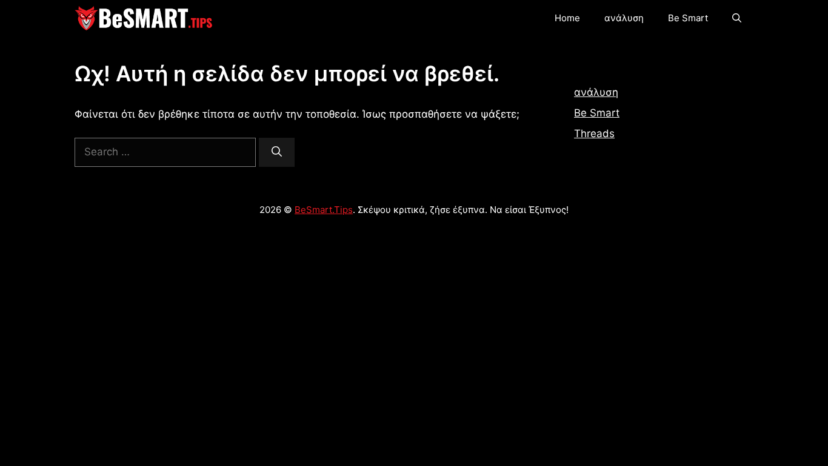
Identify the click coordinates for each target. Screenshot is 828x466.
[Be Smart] (144, 18)
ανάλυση (624, 18)
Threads (594, 133)
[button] (736, 18)
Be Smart (688, 18)
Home (567, 18)
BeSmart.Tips (324, 209)
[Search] (277, 152)
